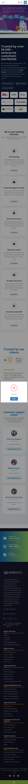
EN (21, 2)
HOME (3, 2)
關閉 (14, 399)
